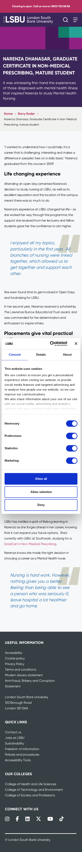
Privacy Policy (14, 664)
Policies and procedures (22, 754)
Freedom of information (22, 749)
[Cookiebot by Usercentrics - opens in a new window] (50, 343)
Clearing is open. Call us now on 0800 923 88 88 (41, 6)
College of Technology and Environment (34, 790)
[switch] (71, 436)
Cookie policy (15, 658)
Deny (41, 505)
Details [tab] (41, 354)
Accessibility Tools (18, 760)
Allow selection (41, 492)
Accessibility (13, 653)
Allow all (41, 478)
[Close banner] (76, 343)
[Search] (66, 20)
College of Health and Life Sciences (30, 784)
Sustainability (14, 743)
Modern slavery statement (24, 675)
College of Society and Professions (30, 795)
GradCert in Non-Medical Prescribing (30, 544)
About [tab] (67, 354)
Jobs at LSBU (14, 738)
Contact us (13, 732)
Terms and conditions (20, 669)
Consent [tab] (15, 354)
